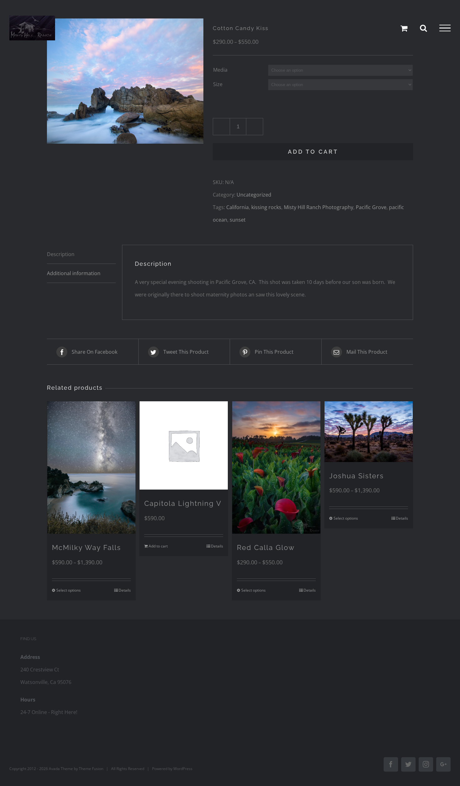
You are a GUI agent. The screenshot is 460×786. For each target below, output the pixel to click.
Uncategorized (254, 194)
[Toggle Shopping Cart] (404, 28)
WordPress (182, 768)
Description (60, 254)
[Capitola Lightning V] (184, 445)
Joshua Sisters (356, 476)
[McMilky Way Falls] (91, 467)
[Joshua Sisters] (369, 431)
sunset (238, 219)
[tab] (81, 254)
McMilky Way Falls (86, 547)
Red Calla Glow (266, 547)
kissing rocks (266, 207)
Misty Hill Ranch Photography (318, 207)
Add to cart (313, 151)
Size (217, 84)
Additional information (73, 273)
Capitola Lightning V (183, 503)
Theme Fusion (91, 768)
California (237, 207)
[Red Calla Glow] (276, 467)
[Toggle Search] (423, 28)
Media (220, 69)
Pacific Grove (371, 207)
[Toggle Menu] (445, 28)
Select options (68, 590)
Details (125, 590)
